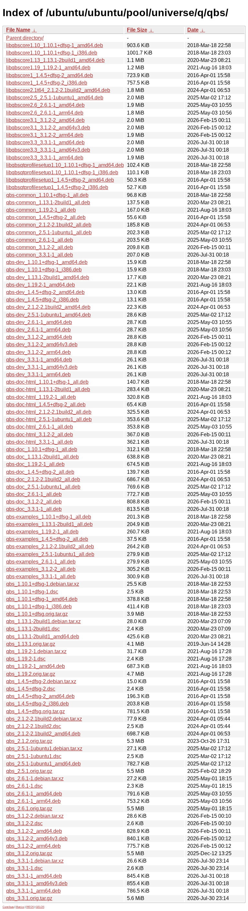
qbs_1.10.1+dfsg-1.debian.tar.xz (42, 584)
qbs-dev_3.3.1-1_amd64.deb (39, 359)
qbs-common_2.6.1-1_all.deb (39, 240)
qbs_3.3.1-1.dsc (24, 868)
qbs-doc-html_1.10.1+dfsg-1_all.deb (47, 382)
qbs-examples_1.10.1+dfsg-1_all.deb (48, 517)
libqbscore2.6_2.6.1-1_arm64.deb (44, 113)
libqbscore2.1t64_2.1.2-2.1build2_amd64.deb (58, 90)
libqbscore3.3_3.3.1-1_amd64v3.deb (48, 150)
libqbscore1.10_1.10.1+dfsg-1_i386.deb (51, 53)
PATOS (30, 907)
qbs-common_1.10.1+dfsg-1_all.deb (47, 195)
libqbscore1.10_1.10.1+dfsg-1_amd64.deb (54, 45)
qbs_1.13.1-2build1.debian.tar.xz (43, 621)
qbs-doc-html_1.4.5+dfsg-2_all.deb (46, 404)
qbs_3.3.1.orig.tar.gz (29, 898)
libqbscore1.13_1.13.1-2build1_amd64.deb (55, 60)
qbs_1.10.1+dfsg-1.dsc (32, 591)
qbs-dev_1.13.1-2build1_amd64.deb (47, 277)
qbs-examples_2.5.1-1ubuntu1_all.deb (50, 554)
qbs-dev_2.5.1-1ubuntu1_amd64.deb (48, 315)
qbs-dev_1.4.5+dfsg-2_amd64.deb (45, 292)
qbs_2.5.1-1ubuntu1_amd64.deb (43, 763)
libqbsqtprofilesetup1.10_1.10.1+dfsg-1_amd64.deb (65, 165)
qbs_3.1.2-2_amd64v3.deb (36, 838)
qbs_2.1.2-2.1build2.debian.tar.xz (44, 719)
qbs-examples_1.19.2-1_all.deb (42, 531)
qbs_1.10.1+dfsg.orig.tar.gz (37, 614)
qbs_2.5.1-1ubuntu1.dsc (33, 756)
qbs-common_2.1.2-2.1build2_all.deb (48, 225)
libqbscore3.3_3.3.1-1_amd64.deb (45, 142)
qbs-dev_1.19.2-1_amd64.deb (40, 285)
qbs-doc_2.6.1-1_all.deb (34, 494)
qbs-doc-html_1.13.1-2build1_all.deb (48, 389)
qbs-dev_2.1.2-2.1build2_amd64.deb (48, 307)
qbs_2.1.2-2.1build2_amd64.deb (43, 733)
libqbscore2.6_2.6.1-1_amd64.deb (45, 105)
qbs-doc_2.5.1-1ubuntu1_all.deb (43, 487)
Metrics (20, 907)
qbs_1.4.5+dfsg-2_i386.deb (37, 703)
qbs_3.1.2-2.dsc (24, 823)
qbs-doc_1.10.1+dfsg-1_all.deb (41, 449)
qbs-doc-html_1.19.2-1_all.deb (41, 397)
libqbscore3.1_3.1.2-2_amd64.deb (45, 120)
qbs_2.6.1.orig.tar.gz (29, 808)
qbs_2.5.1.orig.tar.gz (29, 771)
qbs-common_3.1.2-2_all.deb (39, 247)
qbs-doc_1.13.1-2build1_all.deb (42, 457)
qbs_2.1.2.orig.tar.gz (29, 741)
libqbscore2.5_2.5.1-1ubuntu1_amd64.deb (54, 97)
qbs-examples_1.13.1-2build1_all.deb (49, 524)
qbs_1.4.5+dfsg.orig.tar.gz (35, 711)
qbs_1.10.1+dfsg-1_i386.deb (39, 606)
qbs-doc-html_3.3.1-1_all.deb (39, 442)
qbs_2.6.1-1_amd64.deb (34, 793)
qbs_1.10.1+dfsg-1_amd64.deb (42, 599)
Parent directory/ (25, 38)
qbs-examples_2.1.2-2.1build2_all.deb (50, 546)
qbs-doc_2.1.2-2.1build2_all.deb (43, 479)
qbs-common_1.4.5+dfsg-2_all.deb (46, 217)
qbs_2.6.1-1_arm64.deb (33, 801)
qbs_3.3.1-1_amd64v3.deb (36, 883)
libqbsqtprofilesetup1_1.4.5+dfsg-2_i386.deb (57, 187)
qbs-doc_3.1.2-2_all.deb (34, 501)
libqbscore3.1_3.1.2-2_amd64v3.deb (48, 127)
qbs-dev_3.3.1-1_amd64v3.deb (42, 367)
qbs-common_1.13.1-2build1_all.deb (48, 202)
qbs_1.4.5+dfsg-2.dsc (30, 689)
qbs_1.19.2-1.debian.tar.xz (36, 651)
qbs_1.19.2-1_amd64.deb (35, 666)
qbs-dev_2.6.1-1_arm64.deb (38, 329)
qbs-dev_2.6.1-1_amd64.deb (39, 322)
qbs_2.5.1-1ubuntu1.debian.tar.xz (44, 748)
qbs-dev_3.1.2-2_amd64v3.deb (42, 344)
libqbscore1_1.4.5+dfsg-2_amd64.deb (49, 75)
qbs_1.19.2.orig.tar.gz (30, 674)
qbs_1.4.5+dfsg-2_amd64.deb (40, 696)
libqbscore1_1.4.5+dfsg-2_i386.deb (46, 83)
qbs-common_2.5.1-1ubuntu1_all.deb (49, 232)
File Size (137, 30)
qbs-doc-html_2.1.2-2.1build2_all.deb (48, 412)
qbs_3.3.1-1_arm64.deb (33, 891)
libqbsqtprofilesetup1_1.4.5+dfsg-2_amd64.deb (60, 180)
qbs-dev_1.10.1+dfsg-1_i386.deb (44, 269)
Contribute (8, 907)
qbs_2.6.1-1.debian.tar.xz (35, 778)
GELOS (40, 907)
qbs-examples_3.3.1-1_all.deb (41, 576)
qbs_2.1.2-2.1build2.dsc (33, 726)
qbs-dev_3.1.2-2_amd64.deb (39, 337)
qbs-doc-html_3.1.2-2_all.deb (39, 434)
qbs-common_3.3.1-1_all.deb (39, 255)
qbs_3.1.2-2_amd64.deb (34, 831)
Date (193, 30)
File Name (18, 30)
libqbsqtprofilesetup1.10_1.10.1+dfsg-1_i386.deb (62, 172)
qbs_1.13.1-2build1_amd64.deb (42, 636)
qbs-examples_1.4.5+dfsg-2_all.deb (47, 539)
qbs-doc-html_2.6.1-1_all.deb (39, 427)
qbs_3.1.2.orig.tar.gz (29, 853)
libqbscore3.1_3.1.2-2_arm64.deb (44, 135)
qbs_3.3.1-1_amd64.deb (34, 876)
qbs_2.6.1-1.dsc (24, 786)
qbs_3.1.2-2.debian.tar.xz (35, 816)
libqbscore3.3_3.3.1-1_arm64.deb (44, 157)
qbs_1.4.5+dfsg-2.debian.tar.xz (41, 681)
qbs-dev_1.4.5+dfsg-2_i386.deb (42, 299)
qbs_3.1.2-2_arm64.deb (33, 846)
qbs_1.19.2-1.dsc (26, 659)
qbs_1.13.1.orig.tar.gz (30, 644)
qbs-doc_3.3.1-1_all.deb (34, 509)
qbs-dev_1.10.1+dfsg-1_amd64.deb (47, 262)
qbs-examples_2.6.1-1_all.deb (41, 561)
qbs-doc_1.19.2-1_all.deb (35, 464)
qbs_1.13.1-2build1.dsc (33, 629)
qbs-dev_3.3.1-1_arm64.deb (38, 374)
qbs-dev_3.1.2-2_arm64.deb (38, 352)
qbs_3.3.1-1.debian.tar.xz (35, 861)
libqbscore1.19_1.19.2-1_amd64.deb (48, 67)
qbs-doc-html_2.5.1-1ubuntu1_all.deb (49, 419)
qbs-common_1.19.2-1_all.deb (41, 210)
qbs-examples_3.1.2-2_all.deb (41, 569)
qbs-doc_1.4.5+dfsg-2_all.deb (40, 472)
